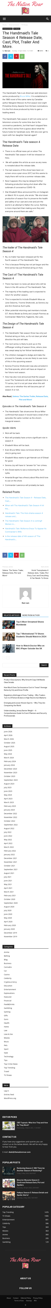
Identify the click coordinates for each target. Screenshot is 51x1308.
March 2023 (9, 802)
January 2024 (9, 765)
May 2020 (8, 918)
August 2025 (9, 746)
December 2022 (10, 813)
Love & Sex (8, 1034)
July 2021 (7, 877)
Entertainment (14, 25)
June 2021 (8, 880)
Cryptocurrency (10, 982)
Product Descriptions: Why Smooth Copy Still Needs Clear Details (24, 681)
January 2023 (9, 810)
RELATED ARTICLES (11, 615)
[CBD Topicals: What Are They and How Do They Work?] (8, 1125)
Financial (7, 1000)
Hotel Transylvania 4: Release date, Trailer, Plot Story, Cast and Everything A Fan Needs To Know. (38, 574)
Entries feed (9, 1094)
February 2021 (10, 895)
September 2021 (11, 869)
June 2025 (8, 750)
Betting (7, 956)
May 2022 (8, 839)
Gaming (7, 1012)
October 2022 (9, 821)
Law (5, 1030)
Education (8, 986)
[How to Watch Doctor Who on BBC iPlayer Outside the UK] (8, 648)
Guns (6, 1019)
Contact (15, 1298)
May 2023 (8, 795)
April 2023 (8, 798)
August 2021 (9, 873)
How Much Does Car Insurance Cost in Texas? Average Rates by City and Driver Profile (25, 688)
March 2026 (9, 739)
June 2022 (8, 836)
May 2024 (8, 754)
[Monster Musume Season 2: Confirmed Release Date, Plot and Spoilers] (8, 1183)
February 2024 (10, 761)
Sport (6, 1049)
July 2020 (7, 910)
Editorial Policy (26, 1298)
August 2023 (9, 784)
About (9, 1298)
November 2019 (10, 936)
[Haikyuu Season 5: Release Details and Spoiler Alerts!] (8, 1195)
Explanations (9, 993)
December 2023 (10, 769)
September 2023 (11, 780)
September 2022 (11, 825)
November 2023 (10, 772)
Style (6, 1053)
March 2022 (9, 847)
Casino (7, 974)
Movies (7, 1038)
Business (7, 963)
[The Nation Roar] (25, 8)
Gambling (8, 1008)
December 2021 (10, 858)
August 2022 (9, 828)
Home (4, 25)
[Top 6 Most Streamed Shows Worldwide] (8, 624)
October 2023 (9, 776)
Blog (6, 959)
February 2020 (10, 925)
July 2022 (7, 832)
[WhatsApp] (22, 56)
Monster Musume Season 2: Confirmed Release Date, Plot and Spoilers (30, 1182)
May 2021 (8, 884)
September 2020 (11, 903)
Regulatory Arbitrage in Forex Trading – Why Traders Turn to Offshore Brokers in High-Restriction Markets (25, 696)
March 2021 (9, 892)
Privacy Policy (37, 1298)
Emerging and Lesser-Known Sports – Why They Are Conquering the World (24, 704)
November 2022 (10, 817)
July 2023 (7, 787)
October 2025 (9, 743)
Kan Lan (7, 51)
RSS (35, 1301)
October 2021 (9, 866)
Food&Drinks (9, 1004)
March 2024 (9, 757)
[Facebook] (4, 56)
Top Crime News (11, 1064)
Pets (5, 1045)
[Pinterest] (16, 56)
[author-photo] (25, 599)
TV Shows (24, 25)
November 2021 (10, 862)
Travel (6, 1071)
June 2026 (8, 731)
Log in (6, 1091)
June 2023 (8, 791)
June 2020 (8, 914)
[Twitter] (10, 56)
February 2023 (10, 806)
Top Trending (9, 1068)
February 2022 (10, 851)
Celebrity (7, 978)
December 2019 (10, 933)
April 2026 (8, 735)
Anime (6, 952)
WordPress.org (10, 1098)
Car (5, 971)
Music (6, 1041)
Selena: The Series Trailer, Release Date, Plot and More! (12, 573)
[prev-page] (4, 657)
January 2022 (9, 854)
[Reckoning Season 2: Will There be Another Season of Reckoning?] (8, 1171)
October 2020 (9, 899)
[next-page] (8, 657)
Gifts (6, 1015)
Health (6, 1023)
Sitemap (29, 1301)
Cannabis (8, 967)
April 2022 (8, 843)
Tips (5, 1060)
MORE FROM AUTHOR (31, 615)
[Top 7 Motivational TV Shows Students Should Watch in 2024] (8, 636)
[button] (4, 19)
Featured (7, 997)
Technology (8, 1056)
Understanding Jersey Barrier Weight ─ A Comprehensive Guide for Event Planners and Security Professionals (25, 713)
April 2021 (8, 888)
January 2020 (9, 929)
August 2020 (9, 907)
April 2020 (8, 921)
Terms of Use (19, 1301)
